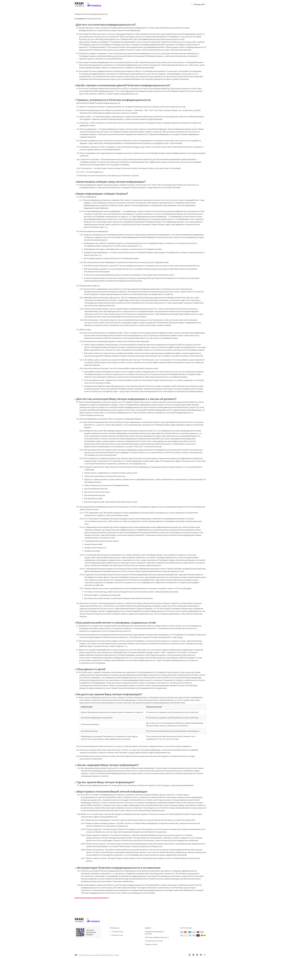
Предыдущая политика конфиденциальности (92, 898)
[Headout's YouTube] (197, 955)
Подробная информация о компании (154, 932)
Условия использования (154, 941)
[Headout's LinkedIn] (189, 955)
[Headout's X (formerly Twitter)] (205, 955)
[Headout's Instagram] (193, 955)
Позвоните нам (117, 931)
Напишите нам (117, 935)
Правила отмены (151, 944)
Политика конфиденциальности (157, 937)
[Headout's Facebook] (201, 955)
